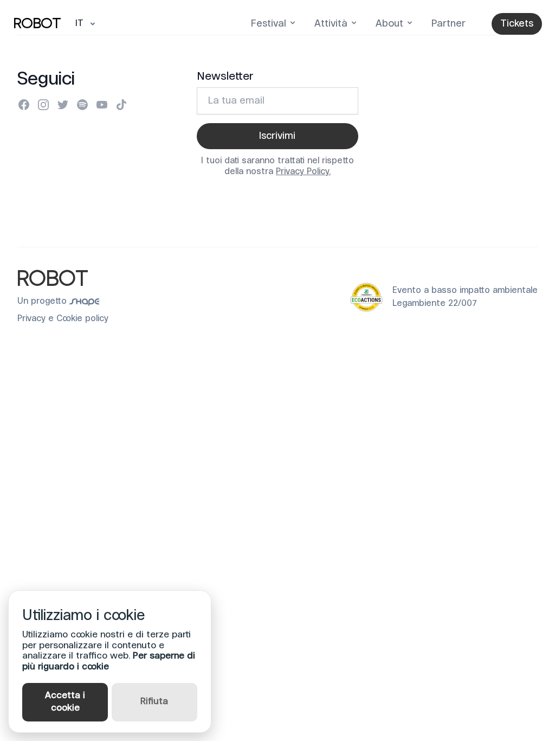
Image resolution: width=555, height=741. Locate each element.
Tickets (516, 24)
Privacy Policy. (303, 172)
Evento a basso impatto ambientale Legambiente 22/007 (465, 297)
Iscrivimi (277, 136)
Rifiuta (154, 702)
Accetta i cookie (65, 702)
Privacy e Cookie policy (62, 319)
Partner (448, 24)
